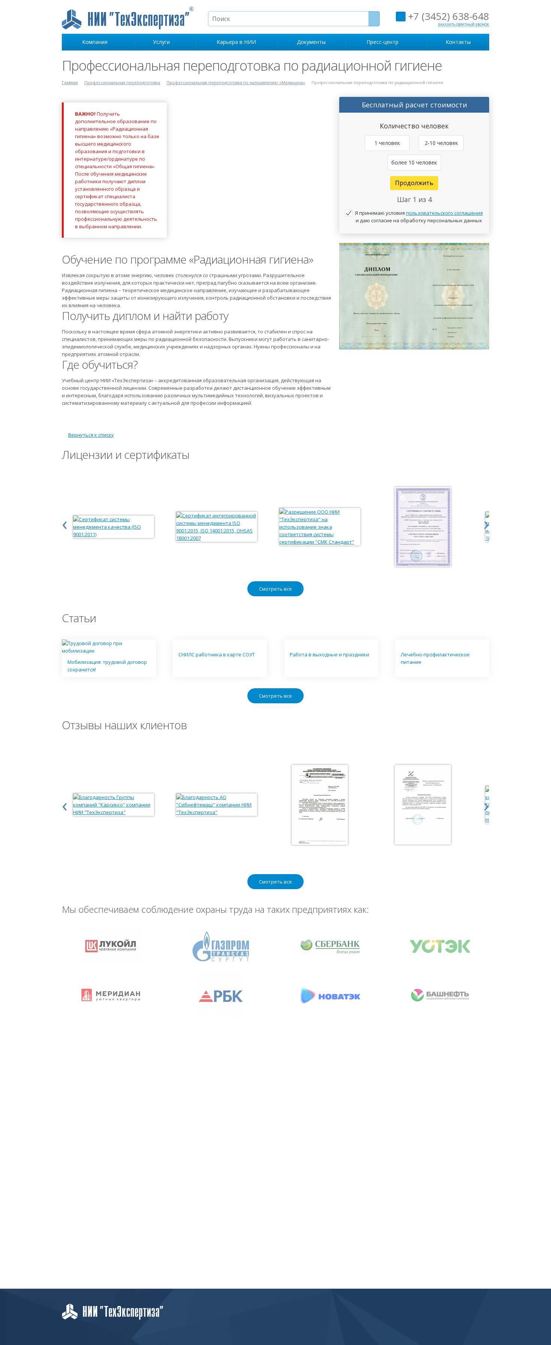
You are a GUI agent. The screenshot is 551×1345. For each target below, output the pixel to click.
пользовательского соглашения (444, 213)
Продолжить (414, 183)
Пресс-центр (384, 41)
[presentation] (64, 523)
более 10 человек (414, 162)
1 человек (387, 142)
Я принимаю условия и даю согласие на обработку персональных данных (419, 217)
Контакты (458, 41)
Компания (96, 41)
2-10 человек (441, 142)
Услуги (163, 41)
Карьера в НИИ (236, 41)
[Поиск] (374, 18)
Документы (311, 41)
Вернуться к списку (91, 434)
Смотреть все (275, 588)
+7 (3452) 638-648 (447, 16)
